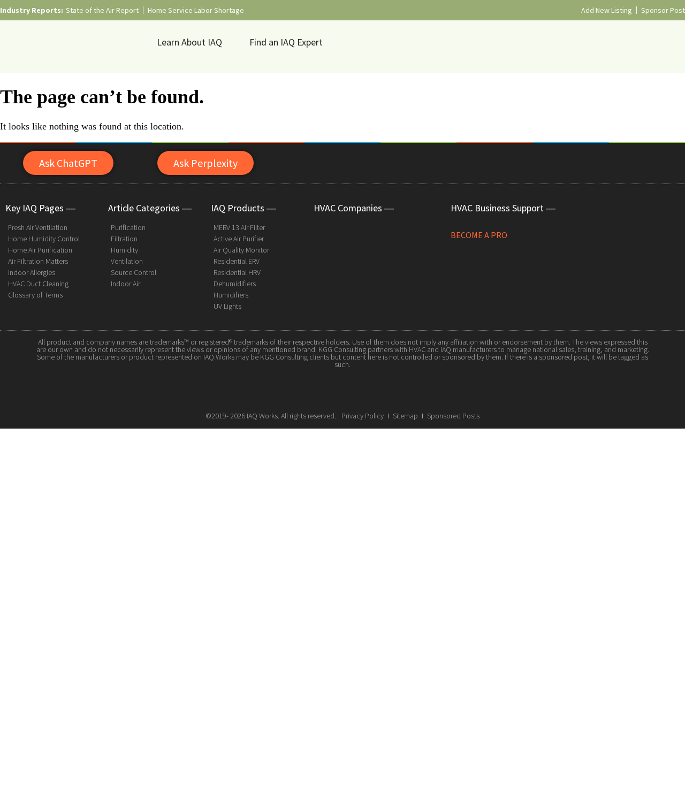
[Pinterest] (367, 389)
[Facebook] (318, 389)
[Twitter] (342, 389)
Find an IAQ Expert (286, 42)
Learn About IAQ (189, 42)
